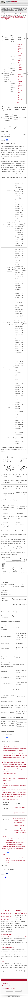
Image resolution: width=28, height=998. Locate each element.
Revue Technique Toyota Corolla (8, 988)
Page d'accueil (3, 5)
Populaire (13, 5)
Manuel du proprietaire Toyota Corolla (10, 985)
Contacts (22, 5)
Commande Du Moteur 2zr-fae (19, 15)
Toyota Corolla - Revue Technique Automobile (10, 13)
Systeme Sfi (3, 16)
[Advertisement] (14, 24)
